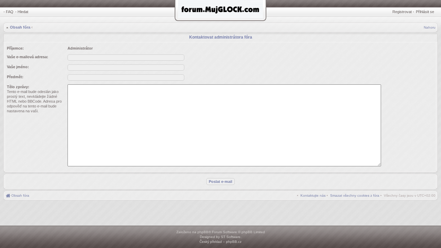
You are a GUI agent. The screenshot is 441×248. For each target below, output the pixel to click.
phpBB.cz (234, 242)
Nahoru (429, 27)
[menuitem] (354, 195)
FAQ (9, 12)
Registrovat (402, 12)
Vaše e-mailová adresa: (27, 57)
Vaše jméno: (18, 67)
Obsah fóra (20, 27)
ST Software (230, 237)
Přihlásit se (425, 12)
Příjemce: (15, 48)
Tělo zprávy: (18, 87)
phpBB (202, 232)
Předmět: (15, 77)
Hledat (23, 12)
